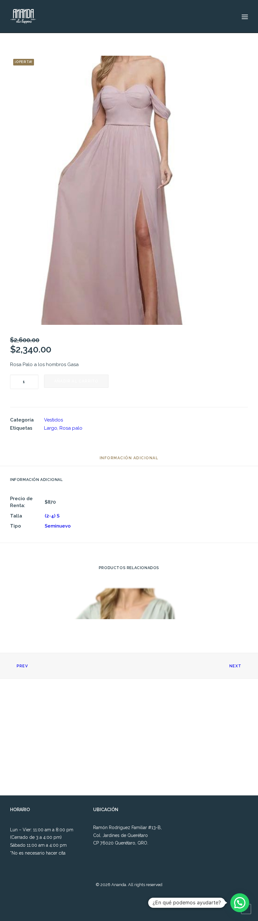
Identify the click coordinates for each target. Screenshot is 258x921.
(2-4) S (52, 516)
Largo (50, 428)
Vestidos (53, 420)
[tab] (129, 460)
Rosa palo (70, 428)
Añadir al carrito (76, 381)
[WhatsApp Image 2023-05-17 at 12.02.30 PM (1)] (129, 190)
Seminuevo (58, 526)
